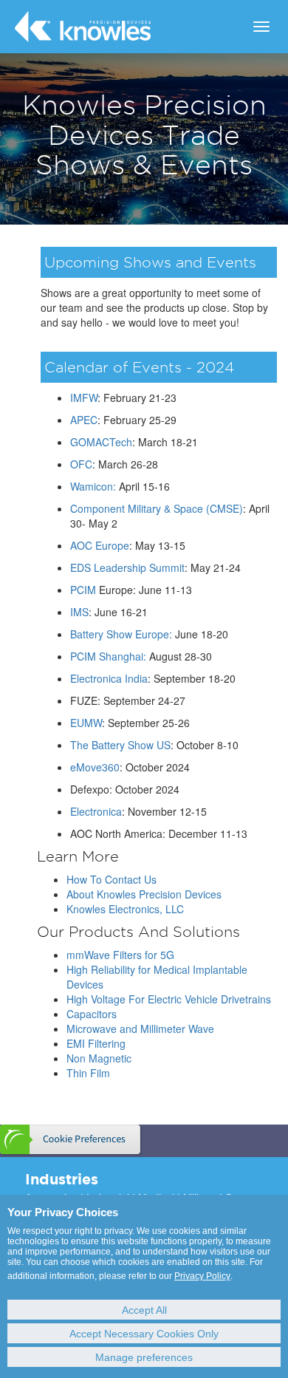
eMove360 (95, 767)
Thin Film (88, 1072)
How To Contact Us (111, 879)
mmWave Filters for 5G (120, 954)
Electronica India (109, 678)
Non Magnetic (98, 1058)
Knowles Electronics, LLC (125, 908)
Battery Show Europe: (121, 634)
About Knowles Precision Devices (144, 894)
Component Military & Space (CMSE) (156, 508)
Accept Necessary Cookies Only (144, 1334)
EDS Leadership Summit (127, 567)
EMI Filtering (96, 1043)
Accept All (144, 1310)
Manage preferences (144, 1357)
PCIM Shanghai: (108, 656)
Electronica (96, 811)
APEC (83, 419)
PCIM (83, 589)
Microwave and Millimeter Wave (140, 1028)
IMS (79, 611)
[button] (71, 1139)
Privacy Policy (202, 1276)
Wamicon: (93, 486)
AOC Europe (99, 545)
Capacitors (91, 1013)
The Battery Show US (120, 744)
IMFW (83, 397)
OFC (81, 464)
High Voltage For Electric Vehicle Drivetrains (168, 999)
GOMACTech (101, 441)
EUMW (86, 722)
